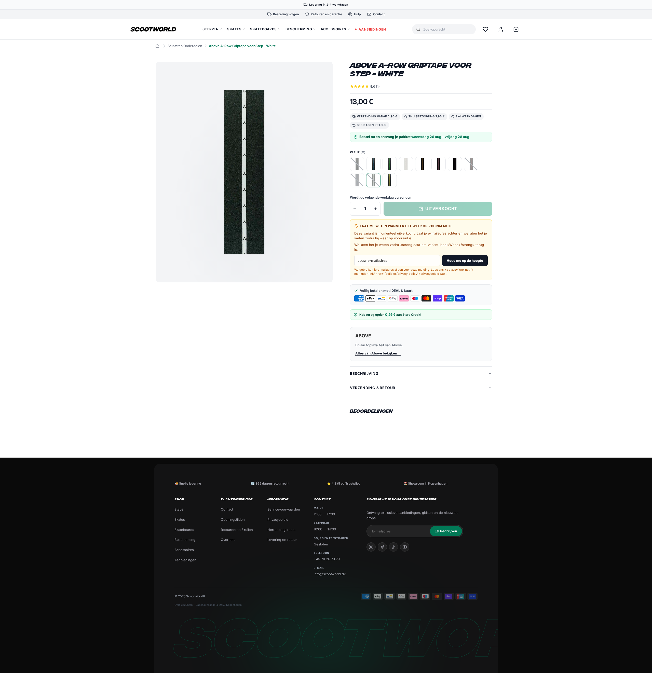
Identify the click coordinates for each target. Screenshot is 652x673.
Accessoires (184, 550)
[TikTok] (393, 547)
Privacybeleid (277, 519)
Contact (227, 509)
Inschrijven (448, 531)
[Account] (500, 29)
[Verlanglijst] (485, 29)
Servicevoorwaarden (283, 509)
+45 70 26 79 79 (327, 559)
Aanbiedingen (185, 560)
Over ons (228, 540)
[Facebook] (382, 547)
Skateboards (184, 530)
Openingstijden (233, 519)
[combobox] (447, 29)
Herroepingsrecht (281, 530)
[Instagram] (371, 547)
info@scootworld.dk (330, 574)
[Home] (157, 45)
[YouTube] (404, 547)
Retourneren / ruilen (237, 530)
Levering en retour (282, 540)
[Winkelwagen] (516, 29)
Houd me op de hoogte (465, 260)
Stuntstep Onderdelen (185, 46)
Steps (178, 509)
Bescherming (184, 540)
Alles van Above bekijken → (378, 353)
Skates (179, 519)
